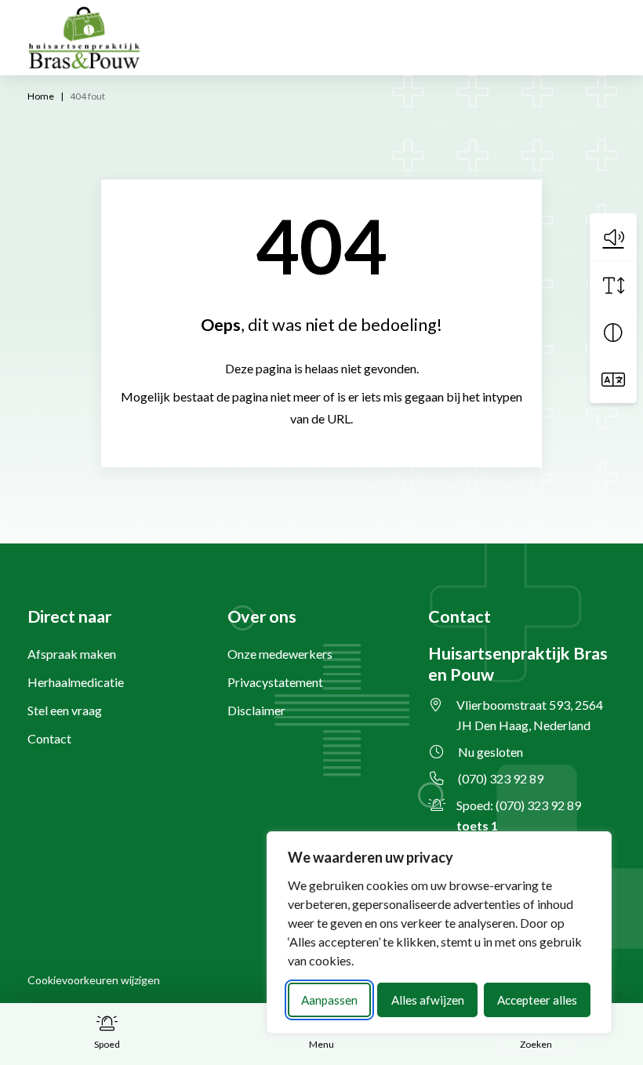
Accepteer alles (537, 1000)
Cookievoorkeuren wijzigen (93, 980)
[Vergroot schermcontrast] (613, 332)
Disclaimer (256, 710)
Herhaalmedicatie (75, 681)
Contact (49, 738)
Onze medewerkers (279, 653)
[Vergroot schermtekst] (613, 285)
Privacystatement (275, 681)
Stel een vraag (64, 710)
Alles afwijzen (427, 1000)
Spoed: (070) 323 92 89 (518, 815)
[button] (613, 236)
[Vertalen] (613, 379)
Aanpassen (329, 1000)
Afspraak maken (71, 653)
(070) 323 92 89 (500, 778)
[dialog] (439, 932)
